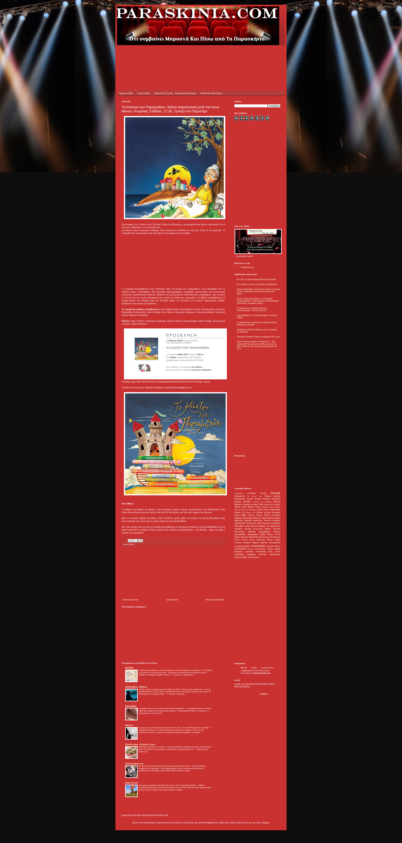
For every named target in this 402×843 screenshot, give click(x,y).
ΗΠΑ (260, 504)
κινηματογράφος (242, 546)
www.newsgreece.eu (134, 764)
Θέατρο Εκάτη (267, 507)
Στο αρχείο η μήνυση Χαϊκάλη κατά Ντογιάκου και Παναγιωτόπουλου (165, 766)
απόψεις (238, 528)
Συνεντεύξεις (143, 93)
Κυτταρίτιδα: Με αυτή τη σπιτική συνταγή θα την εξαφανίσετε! (162, 708)
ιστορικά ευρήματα (242, 542)
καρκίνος (264, 542)
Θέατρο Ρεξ (250, 512)
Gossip (275, 493)
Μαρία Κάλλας (268, 518)
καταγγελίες (274, 542)
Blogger (266, 823)
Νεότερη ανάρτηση (130, 600)
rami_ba (251, 823)
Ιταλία (236, 515)
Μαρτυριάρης (130, 706)
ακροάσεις (275, 526)
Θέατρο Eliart (240, 507)
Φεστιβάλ (239, 526)
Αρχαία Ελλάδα (242, 501)
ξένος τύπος (274, 551)
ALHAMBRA (238, 493)
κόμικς (270, 549)
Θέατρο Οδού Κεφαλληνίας (268, 510)
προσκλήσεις (274, 554)
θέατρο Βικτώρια (256, 537)
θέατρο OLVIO (273, 534)
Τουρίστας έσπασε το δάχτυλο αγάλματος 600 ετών (258, 337)
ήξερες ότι (264, 526)
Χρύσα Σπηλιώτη (251, 526)
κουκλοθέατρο (240, 549)
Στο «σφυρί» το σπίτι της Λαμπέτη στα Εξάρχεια (257, 284)
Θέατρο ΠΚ (239, 512)
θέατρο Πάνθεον (241, 540)
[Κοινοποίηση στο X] (135, 540)
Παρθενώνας (239, 523)
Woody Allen (256, 496)
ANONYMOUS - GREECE (136, 687)
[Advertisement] (179, 52)
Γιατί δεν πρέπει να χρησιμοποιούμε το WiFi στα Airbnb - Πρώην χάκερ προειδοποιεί (171, 689)
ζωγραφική (253, 534)
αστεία (248, 528)
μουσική (249, 551)
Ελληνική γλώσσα (250, 504)
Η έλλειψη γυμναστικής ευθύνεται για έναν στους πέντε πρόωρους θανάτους (168, 785)
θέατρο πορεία (273, 540)
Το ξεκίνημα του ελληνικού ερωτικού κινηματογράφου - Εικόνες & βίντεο (252, 309)
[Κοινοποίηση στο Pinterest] (141, 540)
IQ (248, 496)
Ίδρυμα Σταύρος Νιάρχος (258, 499)
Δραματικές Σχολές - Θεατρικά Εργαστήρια (175, 93)
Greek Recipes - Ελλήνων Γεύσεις (140, 744)
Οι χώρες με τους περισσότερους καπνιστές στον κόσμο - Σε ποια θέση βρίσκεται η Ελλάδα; (174, 728)
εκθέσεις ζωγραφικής (259, 531)
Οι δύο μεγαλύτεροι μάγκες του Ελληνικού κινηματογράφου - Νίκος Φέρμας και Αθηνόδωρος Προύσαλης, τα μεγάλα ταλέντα (258, 301)
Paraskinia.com (247, 267)
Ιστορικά (276, 512)
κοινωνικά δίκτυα (273, 546)
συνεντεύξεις (240, 557)
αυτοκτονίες (258, 529)
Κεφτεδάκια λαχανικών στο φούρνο (152, 747)
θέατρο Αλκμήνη (241, 537)
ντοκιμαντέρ (261, 551)
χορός (257, 557)
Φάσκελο (129, 725)
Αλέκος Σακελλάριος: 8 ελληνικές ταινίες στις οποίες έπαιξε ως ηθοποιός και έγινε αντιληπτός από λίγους (258, 291)
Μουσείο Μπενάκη (272, 520)
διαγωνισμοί (239, 532)
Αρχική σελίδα (126, 93)
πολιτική (262, 554)
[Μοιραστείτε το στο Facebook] (138, 540)
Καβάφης (251, 515)
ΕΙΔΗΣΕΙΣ (129, 668)
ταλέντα (250, 557)
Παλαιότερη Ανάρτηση (215, 600)
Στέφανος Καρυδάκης (271, 523)
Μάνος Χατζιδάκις (272, 515)
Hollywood (239, 496)
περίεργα (251, 554)
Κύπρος (259, 515)
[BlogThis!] (132, 540)
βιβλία (131, 544)
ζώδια (262, 534)
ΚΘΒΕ (243, 515)
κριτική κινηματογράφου (257, 549)
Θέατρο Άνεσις (254, 507)
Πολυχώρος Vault (253, 523)
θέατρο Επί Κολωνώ (271, 537)
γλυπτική (276, 529)
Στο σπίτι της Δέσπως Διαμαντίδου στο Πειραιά (256, 279)
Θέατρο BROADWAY (272, 504)
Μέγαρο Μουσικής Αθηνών (247, 518)
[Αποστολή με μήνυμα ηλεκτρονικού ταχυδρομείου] (129, 540)
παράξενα (239, 554)
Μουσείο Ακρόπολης (254, 520)
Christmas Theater (257, 493)
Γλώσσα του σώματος (262, 502)
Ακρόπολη (276, 499)
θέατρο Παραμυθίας (257, 540)
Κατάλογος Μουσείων (211, 93)
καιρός (255, 542)
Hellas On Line (131, 783)
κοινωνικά (258, 545)
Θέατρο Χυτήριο (263, 512)
